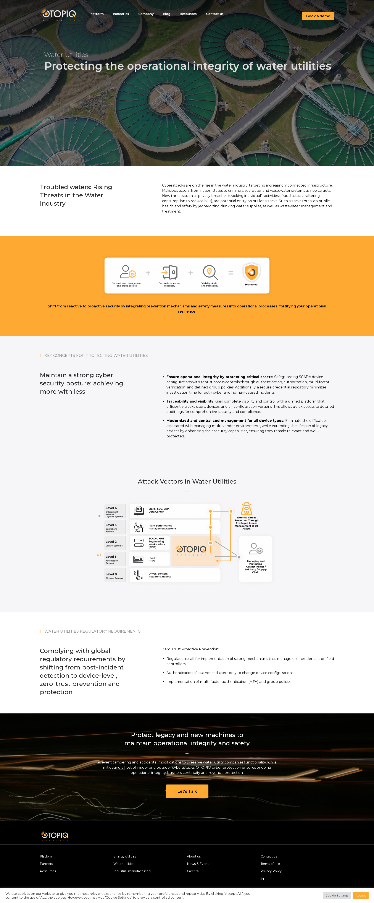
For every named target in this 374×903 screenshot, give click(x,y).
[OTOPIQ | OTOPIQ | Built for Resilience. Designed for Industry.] (59, 16)
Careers (192, 871)
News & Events (198, 864)
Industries (121, 14)
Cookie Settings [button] (337, 895)
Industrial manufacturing (132, 871)
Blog (166, 14)
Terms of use (270, 864)
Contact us (215, 14)
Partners (46, 864)
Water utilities (123, 864)
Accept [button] (361, 895)
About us (194, 856)
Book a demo (318, 16)
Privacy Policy (271, 871)
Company (146, 14)
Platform (97, 14)
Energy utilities (124, 856)
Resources (188, 14)
